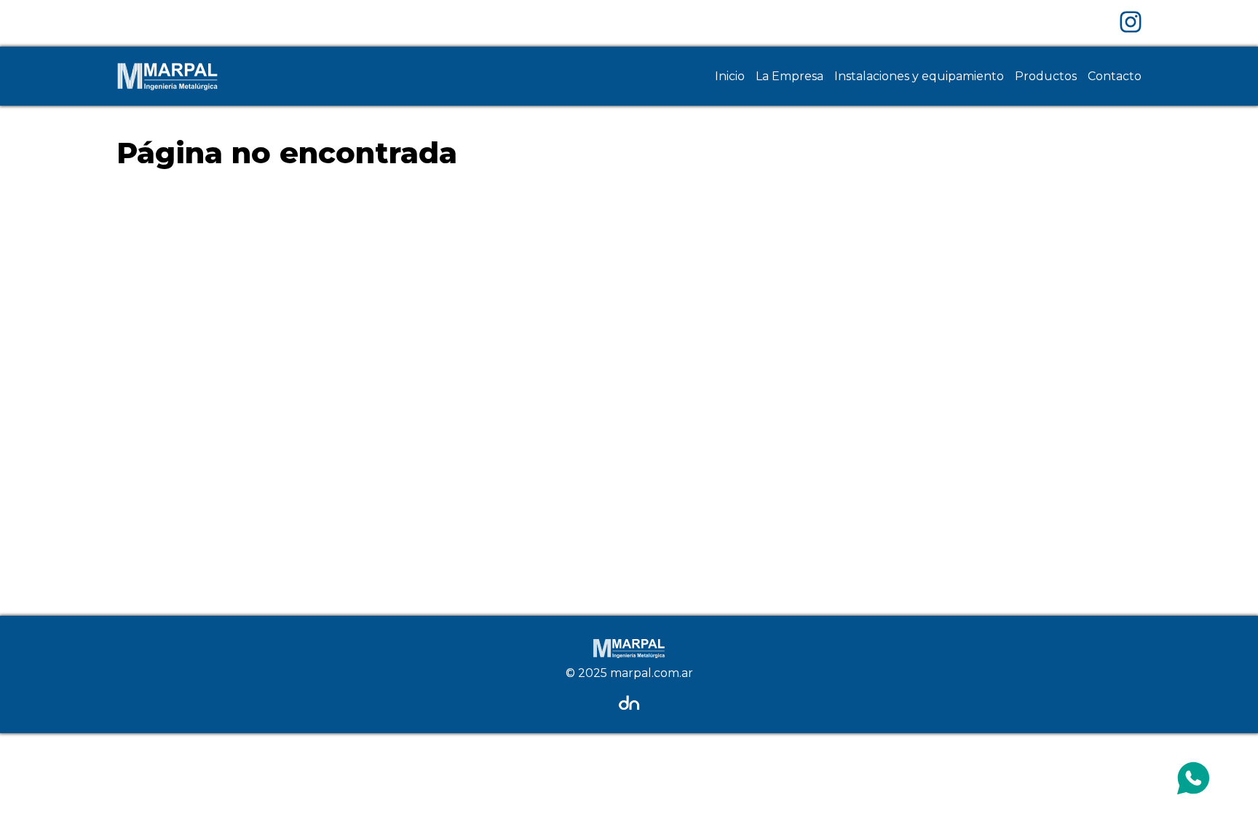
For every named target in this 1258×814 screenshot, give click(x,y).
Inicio (730, 76)
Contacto (1115, 76)
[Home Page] (167, 76)
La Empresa (789, 76)
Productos (1046, 76)
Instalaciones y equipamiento (919, 76)
